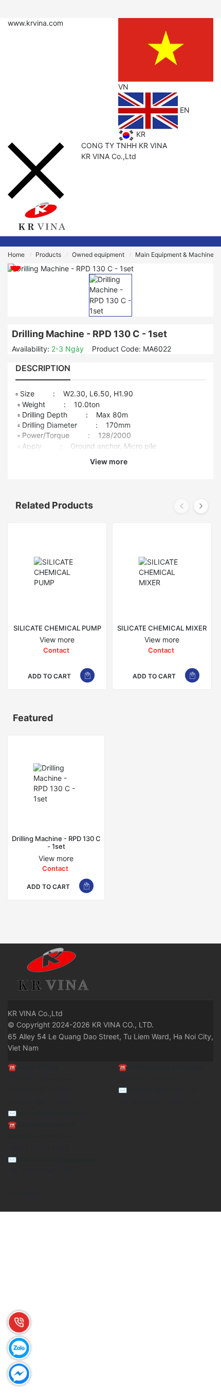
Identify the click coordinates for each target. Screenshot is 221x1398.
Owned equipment (98, 254)
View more (109, 461)
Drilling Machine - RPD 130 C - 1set (56, 843)
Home (16, 254)
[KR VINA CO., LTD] (41, 217)
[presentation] (181, 506)
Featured (33, 717)
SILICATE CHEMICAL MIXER (162, 628)
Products (48, 254)
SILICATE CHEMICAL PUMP (57, 628)
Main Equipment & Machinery (177, 254)
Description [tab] (42, 368)
